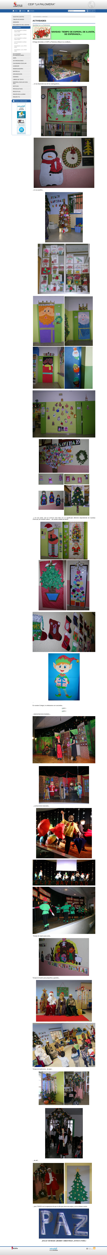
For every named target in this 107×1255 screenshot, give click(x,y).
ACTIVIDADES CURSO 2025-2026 (20, 31)
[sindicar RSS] (94, 1248)
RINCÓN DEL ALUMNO (19, 94)
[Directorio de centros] (21, 114)
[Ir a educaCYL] (53, 1250)
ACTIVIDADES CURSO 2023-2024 (20, 38)
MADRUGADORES (18, 68)
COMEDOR (16, 66)
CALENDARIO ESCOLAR (19, 63)
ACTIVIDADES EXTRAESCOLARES (18, 54)
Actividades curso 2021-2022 (20, 46)
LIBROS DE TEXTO (18, 79)
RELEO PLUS (16, 91)
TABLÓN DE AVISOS (18, 19)
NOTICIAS (16, 86)
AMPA (14, 58)
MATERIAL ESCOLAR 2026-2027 (20, 82)
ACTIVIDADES (17, 27)
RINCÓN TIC (16, 97)
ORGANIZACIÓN (17, 74)
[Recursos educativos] (21, 122)
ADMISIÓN (16, 22)
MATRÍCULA (16, 71)
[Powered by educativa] (15, 1248)
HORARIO (15, 76)
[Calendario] (21, 130)
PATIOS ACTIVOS (17, 89)
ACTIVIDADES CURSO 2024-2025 (20, 35)
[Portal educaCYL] (21, 106)
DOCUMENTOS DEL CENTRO (21, 24)
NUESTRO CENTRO (18, 16)
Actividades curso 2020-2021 (20, 50)
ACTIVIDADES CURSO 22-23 (20, 42)
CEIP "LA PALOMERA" (41, 4)
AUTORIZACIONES (18, 60)
